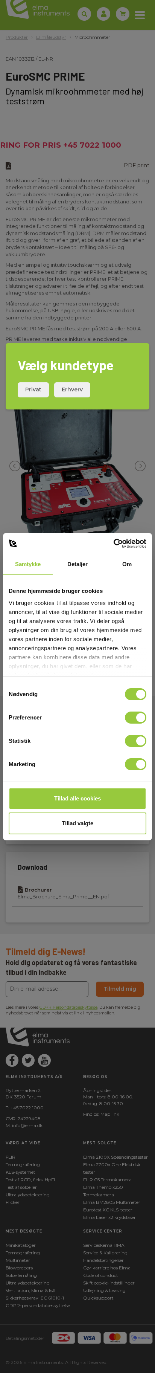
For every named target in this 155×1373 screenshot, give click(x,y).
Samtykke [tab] (28, 564)
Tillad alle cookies (77, 798)
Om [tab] (127, 564)
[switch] (135, 718)
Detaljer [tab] (77, 564)
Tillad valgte (77, 823)
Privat (33, 389)
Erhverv (72, 389)
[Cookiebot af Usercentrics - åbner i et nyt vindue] (113, 543)
